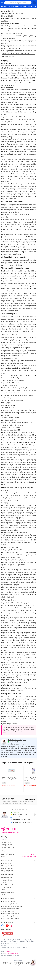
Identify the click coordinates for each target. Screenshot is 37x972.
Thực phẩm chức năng (7, 885)
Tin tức (3, 894)
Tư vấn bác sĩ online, (25, 964)
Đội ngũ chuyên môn (7, 870)
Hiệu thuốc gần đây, (14, 964)
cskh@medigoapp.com (29, 856)
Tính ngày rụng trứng (7, 847)
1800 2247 (33, 854)
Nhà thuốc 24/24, (7, 962)
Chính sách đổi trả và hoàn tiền (10, 909)
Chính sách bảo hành (7, 911)
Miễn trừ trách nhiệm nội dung (10, 918)
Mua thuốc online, (17, 962)
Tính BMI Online (6, 842)
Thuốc (3, 890)
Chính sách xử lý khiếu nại (9, 904)
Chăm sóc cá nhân (6, 880)
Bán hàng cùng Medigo (8, 866)
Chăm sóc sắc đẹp (6, 877)
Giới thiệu (4, 840)
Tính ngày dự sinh (6, 845)
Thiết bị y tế (4, 882)
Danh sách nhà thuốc (7, 868)
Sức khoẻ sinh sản (6, 887)
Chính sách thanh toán (8, 901)
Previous (2, 814)
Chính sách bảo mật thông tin (10, 913)
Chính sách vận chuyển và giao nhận (12, 906)
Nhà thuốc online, (27, 962)
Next (34, 814)
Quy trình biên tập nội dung (9, 916)
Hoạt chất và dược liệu (7, 892)
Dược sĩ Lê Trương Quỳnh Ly (17, 740)
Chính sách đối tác (6, 863)
